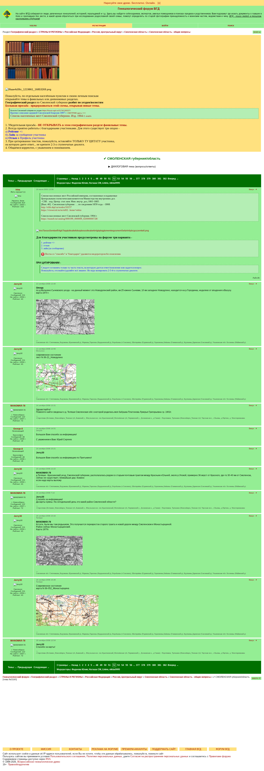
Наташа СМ (95, 183)
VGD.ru (33, 26)
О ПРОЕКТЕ (16, 749)
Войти (165, 26)
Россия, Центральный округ (107, 32)
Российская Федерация (77, 32)
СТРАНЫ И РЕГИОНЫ (50, 32)
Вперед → (173, 178)
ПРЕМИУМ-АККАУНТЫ (134, 749)
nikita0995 (114, 183)
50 (105, 178)
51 (109, 178)
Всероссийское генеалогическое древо (38, 761)
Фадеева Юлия (80, 183)
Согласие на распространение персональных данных (159, 756)
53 (118, 178)
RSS (48, 759)
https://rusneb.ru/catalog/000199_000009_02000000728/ (69, 218)
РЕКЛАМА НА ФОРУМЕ (105, 749)
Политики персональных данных (104, 756)
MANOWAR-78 (17, 405)
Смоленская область (135, 32)
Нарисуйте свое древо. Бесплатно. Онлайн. (130, 2)
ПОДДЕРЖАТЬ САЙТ (164, 749)
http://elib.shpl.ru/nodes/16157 (56, 207)
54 (122, 178)
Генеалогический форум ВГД (138, 8)
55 (127, 178)
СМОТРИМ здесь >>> (76, 113)
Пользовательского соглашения (67, 756)
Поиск (231, 26)
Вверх (251, 189)
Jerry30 (18, 284)
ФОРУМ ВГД (223, 749)
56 (131, 178)
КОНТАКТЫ (75, 749)
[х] (159, 2)
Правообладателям (18, 764)
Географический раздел (24, 32)
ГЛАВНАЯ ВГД (193, 749)
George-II (18, 428)
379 (148, 178)
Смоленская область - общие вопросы (169, 32)
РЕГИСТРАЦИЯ (99, 26)
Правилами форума (220, 756)
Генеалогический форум (16, 677)
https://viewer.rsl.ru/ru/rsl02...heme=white (61, 210)
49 (101, 178)
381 (159, 178)
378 (143, 178)
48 (97, 178)
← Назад (73, 178)
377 (138, 178)
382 (165, 178)
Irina (18, 189)
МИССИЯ (46, 749)
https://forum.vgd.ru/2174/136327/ (56, 110)
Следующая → (41, 181)
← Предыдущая (23, 181)
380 (154, 178)
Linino (105, 183)
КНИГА (88, 116)
